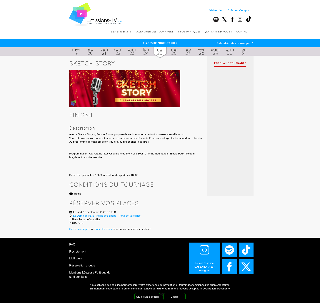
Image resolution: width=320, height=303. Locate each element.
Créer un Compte (238, 10)
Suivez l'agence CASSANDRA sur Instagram (204, 266)
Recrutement (77, 251)
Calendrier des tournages (154, 31)
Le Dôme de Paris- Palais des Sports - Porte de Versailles (107, 215)
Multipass (75, 258)
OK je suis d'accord (147, 296)
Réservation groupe (82, 265)
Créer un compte (79, 229)
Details (175, 296)
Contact (242, 31)
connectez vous (103, 229)
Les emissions (121, 31)
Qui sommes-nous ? (218, 31)
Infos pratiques (189, 31)
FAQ (72, 244)
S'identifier (216, 10)
